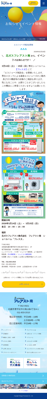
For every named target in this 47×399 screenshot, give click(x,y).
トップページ (7, 330)
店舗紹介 (6, 333)
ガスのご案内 (7, 341)
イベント (29, 38)
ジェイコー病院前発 (25, 254)
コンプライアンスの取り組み (35, 348)
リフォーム (30, 337)
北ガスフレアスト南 (6, 38)
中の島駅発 (11, 254)
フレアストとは (31, 330)
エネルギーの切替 (32, 341)
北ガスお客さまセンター (34, 352)
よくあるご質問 (31, 345)
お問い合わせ (7, 348)
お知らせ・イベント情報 (19, 38)
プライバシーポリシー (10, 352)
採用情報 (6, 345)
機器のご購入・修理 (9, 337)
